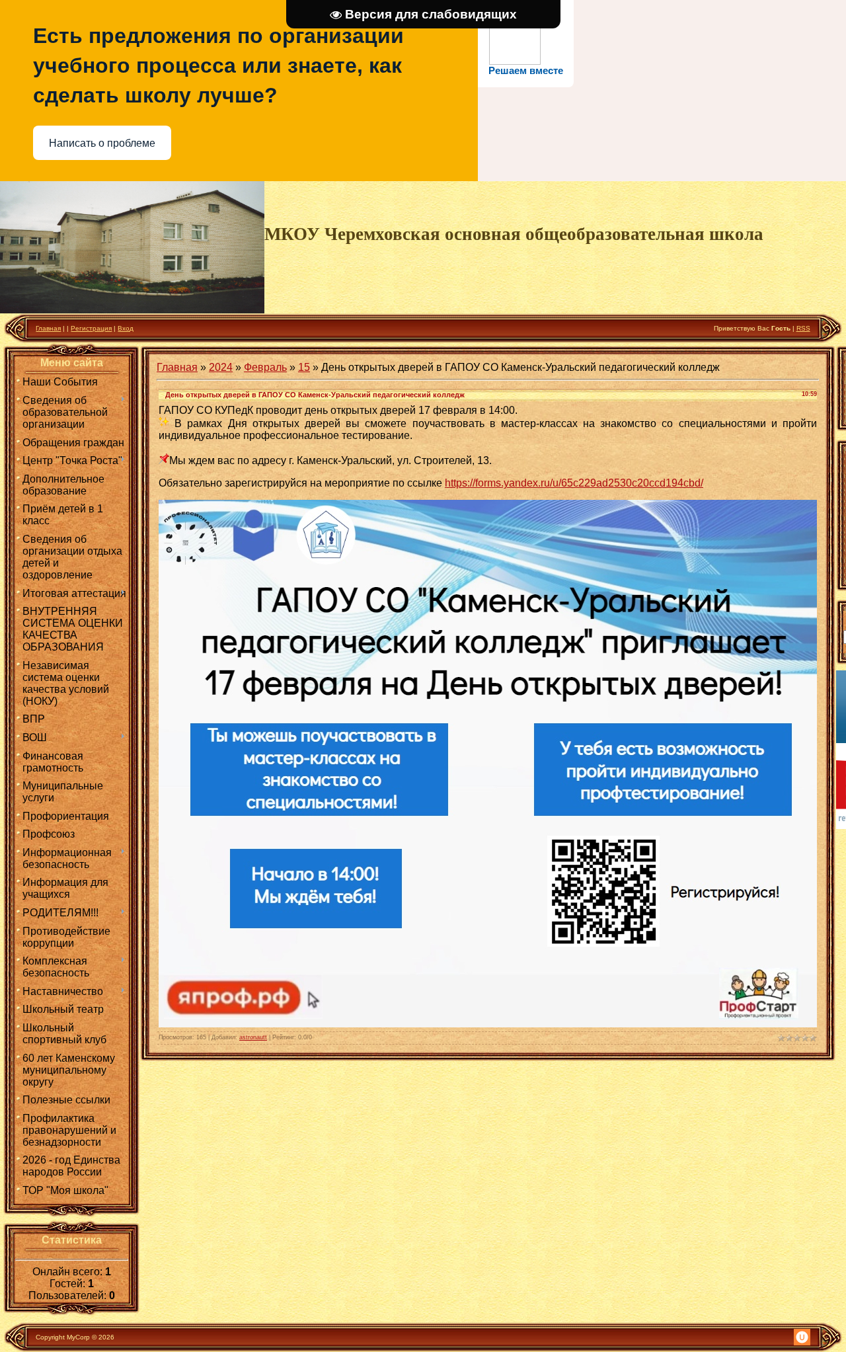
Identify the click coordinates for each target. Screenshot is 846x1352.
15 (304, 367)
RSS (803, 328)
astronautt (253, 1037)
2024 (221, 367)
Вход (126, 328)
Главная (48, 328)
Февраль (265, 367)
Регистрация (91, 328)
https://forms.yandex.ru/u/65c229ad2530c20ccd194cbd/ (574, 483)
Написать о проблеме (102, 143)
